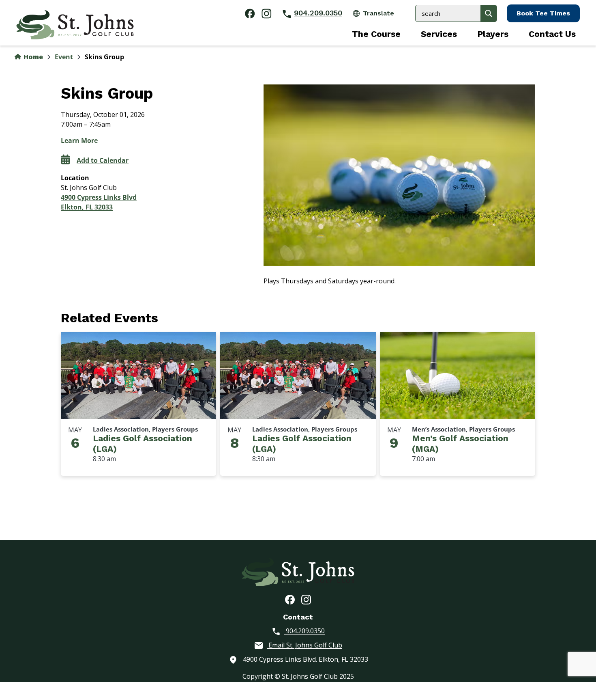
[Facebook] (290, 599)
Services (439, 34)
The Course (376, 34)
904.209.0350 (318, 13)
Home (32, 56)
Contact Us (552, 34)
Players (492, 34)
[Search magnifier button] (488, 13)
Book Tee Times (543, 13)
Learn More (79, 140)
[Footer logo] (298, 571)
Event (64, 56)
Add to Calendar (103, 160)
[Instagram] (306, 599)
